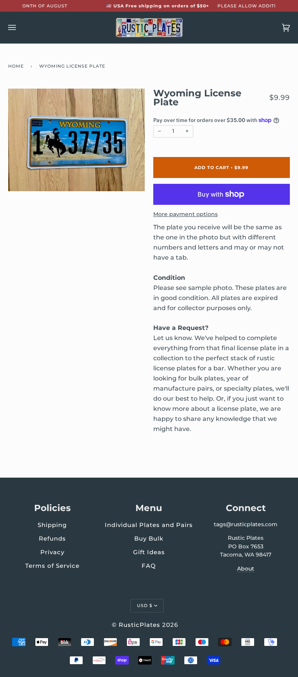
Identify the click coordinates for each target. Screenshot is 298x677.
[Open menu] (19, 28)
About (245, 568)
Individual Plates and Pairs (149, 525)
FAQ (149, 565)
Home (16, 66)
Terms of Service (52, 565)
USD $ (144, 605)
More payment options (185, 214)
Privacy (52, 552)
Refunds (52, 538)
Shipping (52, 525)
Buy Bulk (148, 538)
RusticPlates (139, 624)
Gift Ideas (149, 552)
